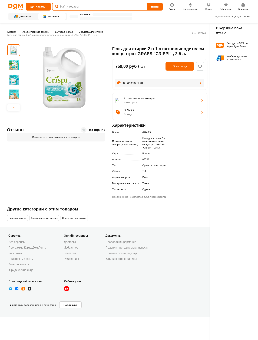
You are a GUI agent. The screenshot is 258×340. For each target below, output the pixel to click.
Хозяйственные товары (35, 31)
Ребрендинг (71, 258)
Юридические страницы (121, 258)
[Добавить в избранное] (200, 66)
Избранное (71, 247)
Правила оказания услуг (121, 253)
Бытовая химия (64, 31)
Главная (11, 31)
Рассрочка (15, 253)
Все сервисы (16, 241)
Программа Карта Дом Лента (27, 247)
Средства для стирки (91, 31)
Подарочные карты (21, 258)
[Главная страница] (15, 7)
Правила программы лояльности (126, 247)
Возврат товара (18, 264)
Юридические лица (20, 270)
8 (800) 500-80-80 (241, 16)
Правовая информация (120, 241)
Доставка (70, 241)
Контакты (70, 253)
